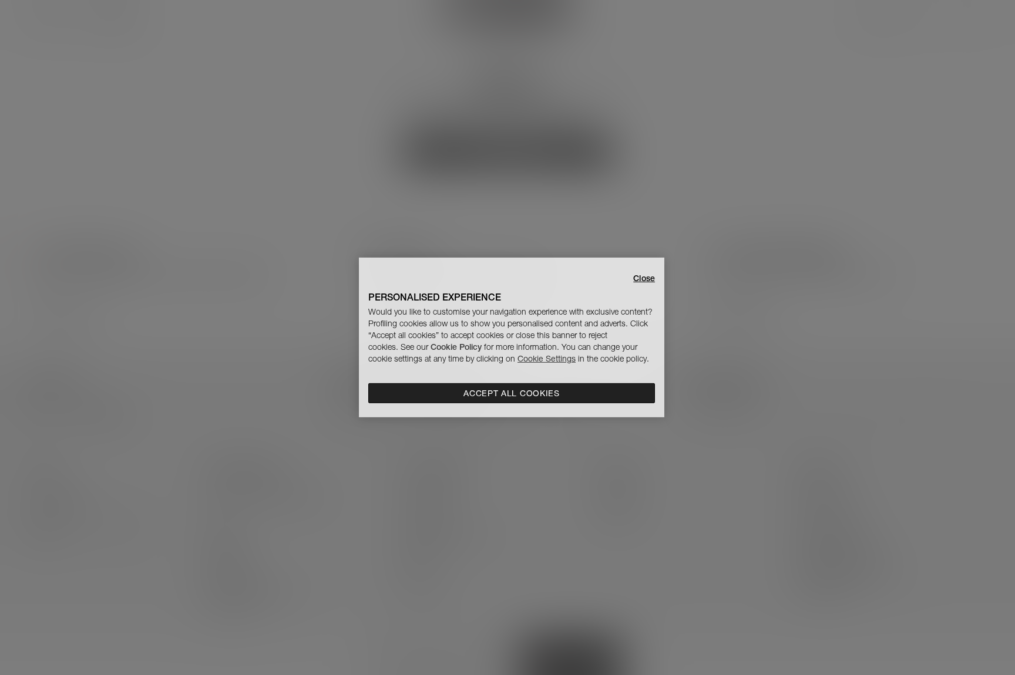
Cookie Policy (456, 347)
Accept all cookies (511, 393)
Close (644, 278)
